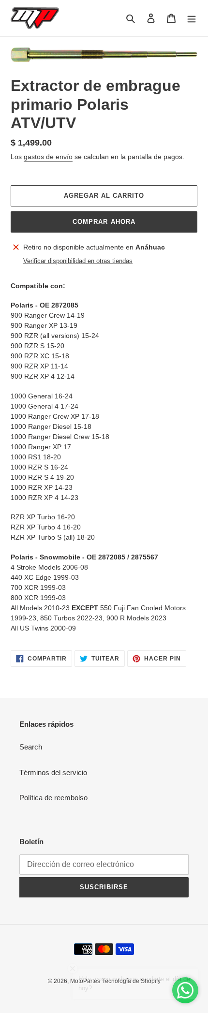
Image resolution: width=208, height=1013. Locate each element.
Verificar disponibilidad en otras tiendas (78, 260)
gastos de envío (48, 157)
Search (30, 747)
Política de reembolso (53, 797)
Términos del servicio (53, 772)
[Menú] (191, 18)
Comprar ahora (104, 221)
